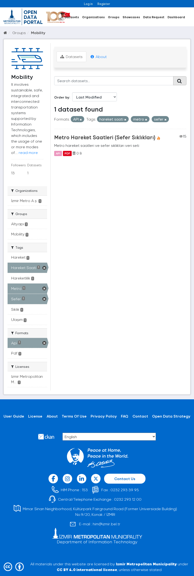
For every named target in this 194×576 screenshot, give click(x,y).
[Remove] (81, 119)
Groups (113, 17)
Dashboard (176, 17)
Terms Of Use (74, 416)
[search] (179, 80)
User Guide (14, 416)
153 (85, 489)
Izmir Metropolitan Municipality (146, 563)
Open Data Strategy (171, 416)
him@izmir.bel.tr (106, 523)
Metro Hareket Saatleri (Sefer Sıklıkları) (104, 137)
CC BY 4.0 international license (87, 569)
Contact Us (124, 478)
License (35, 416)
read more (28, 152)
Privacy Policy (104, 416)
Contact (140, 416)
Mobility (38, 32)
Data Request (153, 17)
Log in (88, 4)
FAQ (124, 416)
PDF (67, 153)
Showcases (131, 17)
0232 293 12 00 (127, 499)
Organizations (93, 17)
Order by (61, 97)
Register (103, 4)
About (101, 56)
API (58, 153)
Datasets (72, 17)
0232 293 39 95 (124, 489)
